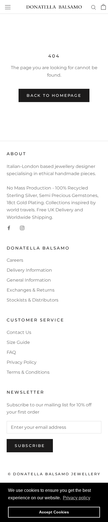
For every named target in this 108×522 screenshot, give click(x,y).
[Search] (93, 6)
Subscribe (30, 445)
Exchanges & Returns (31, 290)
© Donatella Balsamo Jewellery (54, 474)
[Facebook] (9, 227)
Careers (15, 260)
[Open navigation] (8, 7)
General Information (29, 280)
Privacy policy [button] (76, 497)
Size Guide (18, 342)
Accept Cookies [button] (54, 512)
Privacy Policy (22, 362)
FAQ (11, 352)
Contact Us (19, 332)
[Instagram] (22, 227)
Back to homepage (54, 95)
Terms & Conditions (28, 372)
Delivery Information (29, 270)
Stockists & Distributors (32, 300)
